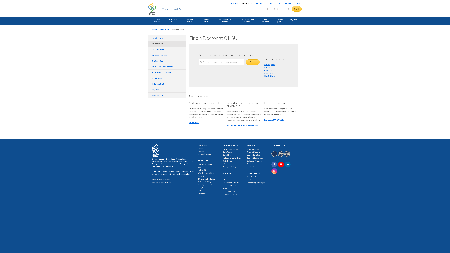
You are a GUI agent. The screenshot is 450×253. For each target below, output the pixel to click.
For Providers (266, 20)
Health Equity (157, 95)
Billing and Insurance (230, 149)
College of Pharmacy (254, 161)
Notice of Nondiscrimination (162, 182)
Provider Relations (189, 20)
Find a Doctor (247, 3)
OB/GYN (268, 70)
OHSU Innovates (229, 192)
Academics (252, 145)
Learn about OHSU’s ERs (274, 120)
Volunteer (201, 194)
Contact (299, 3)
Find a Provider (157, 20)
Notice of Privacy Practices (161, 179)
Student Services (253, 167)
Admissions (251, 164)
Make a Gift (202, 170)
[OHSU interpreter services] (287, 156)
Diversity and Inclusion (206, 179)
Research (227, 173)
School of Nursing (253, 152)
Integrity (201, 176)
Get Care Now (173, 20)
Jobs (278, 3)
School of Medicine (254, 149)
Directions (287, 3)
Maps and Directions (205, 164)
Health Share (269, 76)
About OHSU (203, 160)
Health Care (171, 8)
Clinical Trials (206, 20)
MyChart (259, 3)
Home (154, 29)
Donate (269, 3)
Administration (228, 180)
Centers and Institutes (231, 183)
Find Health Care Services (224, 20)
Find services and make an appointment (242, 125)
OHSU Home (233, 3)
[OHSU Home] (153, 8)
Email (249, 180)
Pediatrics (268, 73)
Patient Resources (230, 145)
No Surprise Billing (229, 167)
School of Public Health (255, 158)
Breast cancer (270, 67)
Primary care (269, 64)
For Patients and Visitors (247, 20)
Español (201, 151)
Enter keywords (272, 13)
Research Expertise (230, 194)
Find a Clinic (227, 155)
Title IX (201, 191)
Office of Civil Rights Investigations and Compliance (205, 185)
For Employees (253, 173)
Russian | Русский (204, 154)
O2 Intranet (251, 177)
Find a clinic (194, 122)
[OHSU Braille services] (274, 156)
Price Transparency (230, 164)
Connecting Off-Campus (256, 183)
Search (252, 62)
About (225, 177)
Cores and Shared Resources (233, 186)
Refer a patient (280, 20)
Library (225, 189)
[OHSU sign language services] (281, 156)
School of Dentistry (254, 155)
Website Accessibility (206, 173)
